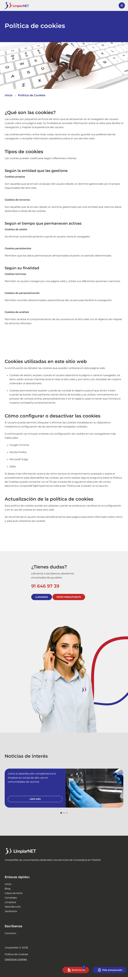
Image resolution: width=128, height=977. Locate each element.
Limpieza (10, 902)
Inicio (8, 884)
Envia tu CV (78, 970)
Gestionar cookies (16, 959)
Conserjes (11, 897)
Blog (7, 888)
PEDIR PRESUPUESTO (69, 597)
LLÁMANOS (41, 597)
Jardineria (11, 911)
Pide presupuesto (112, 970)
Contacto (10, 933)
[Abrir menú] (122, 5)
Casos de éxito (14, 893)
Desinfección (13, 906)
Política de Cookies (16, 954)
